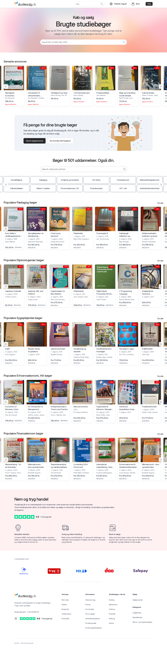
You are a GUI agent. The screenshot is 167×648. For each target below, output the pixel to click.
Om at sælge (90, 614)
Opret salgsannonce (34, 141)
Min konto (65, 600)
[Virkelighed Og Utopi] (37, 78)
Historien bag (90, 600)
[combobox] (83, 169)
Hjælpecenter (138, 600)
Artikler (64, 605)
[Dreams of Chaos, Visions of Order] (151, 78)
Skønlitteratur (137, 617)
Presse (88, 605)
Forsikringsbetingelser (93, 628)
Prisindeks (65, 619)
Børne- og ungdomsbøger (142, 622)
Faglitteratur (137, 613)
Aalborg (112, 619)
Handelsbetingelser (92, 619)
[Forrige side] (6, 86)
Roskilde (112, 614)
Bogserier (65, 609)
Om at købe (89, 609)
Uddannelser (66, 614)
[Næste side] (161, 86)
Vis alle (160, 203)
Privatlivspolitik (90, 623)
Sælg (149, 4)
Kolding (112, 600)
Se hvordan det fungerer (60, 141)
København (113, 605)
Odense (112, 609)
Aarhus (111, 623)
